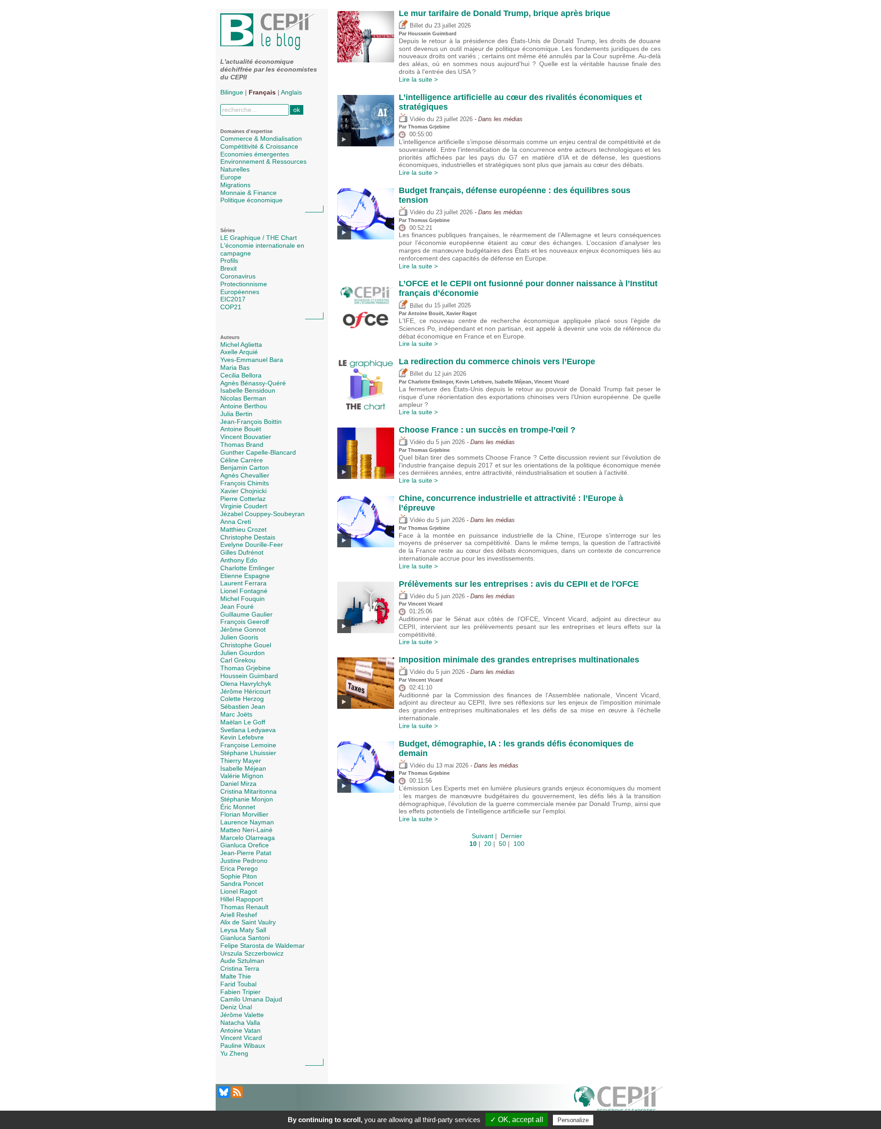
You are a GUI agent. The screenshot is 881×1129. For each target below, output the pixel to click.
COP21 (230, 307)
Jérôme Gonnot (243, 629)
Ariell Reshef (238, 914)
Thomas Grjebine (245, 668)
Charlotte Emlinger (247, 568)
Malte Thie (235, 976)
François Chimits (244, 483)
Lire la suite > (418, 79)
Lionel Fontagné (244, 591)
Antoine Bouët (240, 429)
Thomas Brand (241, 444)
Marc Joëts (236, 714)
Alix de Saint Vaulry (248, 922)
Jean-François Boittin (251, 421)
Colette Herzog (242, 698)
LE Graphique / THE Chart (258, 237)
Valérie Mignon (241, 775)
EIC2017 (232, 299)
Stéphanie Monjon (246, 799)
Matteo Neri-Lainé (246, 830)
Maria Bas (235, 367)
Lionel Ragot (238, 891)
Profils (229, 260)
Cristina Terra (239, 968)
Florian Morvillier (244, 814)
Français (262, 92)
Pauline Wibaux (242, 1045)
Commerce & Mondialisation (261, 138)
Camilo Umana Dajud (251, 999)
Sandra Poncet (241, 883)
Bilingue (231, 92)
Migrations (235, 185)
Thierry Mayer (240, 760)
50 (502, 843)
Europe (230, 177)
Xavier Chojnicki (243, 491)
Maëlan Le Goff (242, 722)
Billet (415, 25)
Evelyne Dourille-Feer (251, 544)
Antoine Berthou (243, 406)
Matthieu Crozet (243, 529)
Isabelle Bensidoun (247, 390)
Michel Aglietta (241, 344)
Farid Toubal (238, 984)
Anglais (291, 92)
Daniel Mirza (238, 783)
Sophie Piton (238, 876)
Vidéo (416, 119)
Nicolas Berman (243, 398)
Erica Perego (239, 868)
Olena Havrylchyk (245, 683)
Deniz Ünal (236, 1007)
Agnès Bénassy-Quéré (253, 383)
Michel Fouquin (242, 598)
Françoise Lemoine (248, 745)
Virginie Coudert (243, 506)
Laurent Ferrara (243, 583)
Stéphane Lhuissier (248, 752)
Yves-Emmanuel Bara (251, 359)
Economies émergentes (254, 154)
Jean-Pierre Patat (245, 852)
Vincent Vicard (241, 1037)
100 (518, 843)
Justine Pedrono (244, 860)
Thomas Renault (244, 907)
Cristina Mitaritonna (248, 791)
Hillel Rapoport (241, 899)
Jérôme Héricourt (245, 691)
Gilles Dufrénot (241, 552)
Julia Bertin (236, 413)
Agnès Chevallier (244, 475)
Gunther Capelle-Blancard (258, 452)
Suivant (482, 836)
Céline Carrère (241, 460)
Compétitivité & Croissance (259, 146)
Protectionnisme (243, 284)
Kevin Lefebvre (242, 737)
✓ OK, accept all (516, 1119)
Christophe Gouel (245, 645)
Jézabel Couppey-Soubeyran (262, 513)
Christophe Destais (247, 537)
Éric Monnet (237, 807)
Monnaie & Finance (248, 192)
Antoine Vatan (240, 1030)
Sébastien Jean (242, 706)
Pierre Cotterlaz (243, 498)
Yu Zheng (234, 1053)
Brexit (228, 268)
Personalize (573, 1120)
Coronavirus (238, 276)
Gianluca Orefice (244, 845)
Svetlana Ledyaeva (248, 730)
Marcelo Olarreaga (247, 837)
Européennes (239, 291)
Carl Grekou (238, 660)
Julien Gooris (239, 637)
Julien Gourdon (242, 652)
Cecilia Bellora (241, 375)
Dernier (511, 836)
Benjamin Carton (244, 467)
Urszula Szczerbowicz (252, 953)
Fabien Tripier (240, 992)
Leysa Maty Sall (243, 930)
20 (487, 843)
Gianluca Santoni (245, 937)
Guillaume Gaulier (246, 614)
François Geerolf (244, 621)
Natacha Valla (240, 1022)
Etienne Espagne (245, 575)
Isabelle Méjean (243, 768)
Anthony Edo (238, 560)
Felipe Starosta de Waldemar (262, 945)
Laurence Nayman (247, 822)
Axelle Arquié (239, 352)
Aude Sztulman (242, 960)
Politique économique (251, 200)
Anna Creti (235, 521)
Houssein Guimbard (249, 675)
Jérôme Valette (242, 1014)
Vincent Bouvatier (245, 436)
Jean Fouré (237, 606)
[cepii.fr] (618, 1101)
